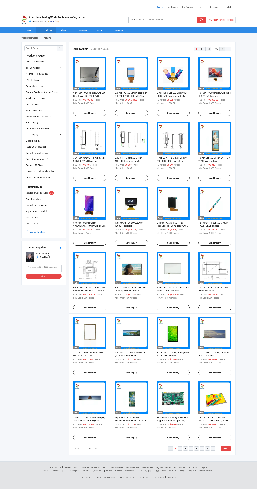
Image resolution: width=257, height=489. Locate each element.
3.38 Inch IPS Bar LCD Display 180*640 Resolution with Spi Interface (128, 160)
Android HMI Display (35, 165)
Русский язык (97, 471)
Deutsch (118, 471)
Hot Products (55, 467)
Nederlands (129, 471)
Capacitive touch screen (37, 153)
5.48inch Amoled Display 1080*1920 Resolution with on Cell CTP (89, 225)
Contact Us (118, 30)
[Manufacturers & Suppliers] (40, 5)
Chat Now (44, 257)
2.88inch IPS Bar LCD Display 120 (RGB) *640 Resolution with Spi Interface (172, 95)
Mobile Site (193, 467)
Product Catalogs (37, 231)
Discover (100, 30)
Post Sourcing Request (223, 19)
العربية (139, 471)
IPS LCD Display (33, 80)
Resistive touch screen (36, 146)
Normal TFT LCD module (37, 73)
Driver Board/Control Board (38, 177)
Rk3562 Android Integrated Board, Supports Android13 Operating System (172, 420)
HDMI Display (32, 122)
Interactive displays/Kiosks (38, 116)
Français (85, 471)
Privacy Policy (172, 477)
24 (83, 448)
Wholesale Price (132, 467)
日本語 (156, 471)
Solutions (82, 30)
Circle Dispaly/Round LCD (37, 159)
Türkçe (182, 471)
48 (96, 448)
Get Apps (213, 6)
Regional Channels (163, 467)
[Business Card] (60, 248)
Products (47, 30)
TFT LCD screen (33, 67)
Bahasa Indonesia (206, 471)
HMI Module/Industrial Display (40, 171)
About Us (65, 30)
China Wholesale (116, 467)
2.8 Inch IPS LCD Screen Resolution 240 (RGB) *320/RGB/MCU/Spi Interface (131, 95)
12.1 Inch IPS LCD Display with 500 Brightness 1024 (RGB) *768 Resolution (89, 95)
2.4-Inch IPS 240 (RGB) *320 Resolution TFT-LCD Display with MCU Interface (171, 225)
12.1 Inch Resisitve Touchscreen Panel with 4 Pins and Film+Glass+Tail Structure (88, 355)
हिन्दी (164, 471)
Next (224, 448)
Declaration (159, 477)
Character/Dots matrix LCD (38, 128)
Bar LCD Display (33, 104)
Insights (203, 467)
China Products (70, 467)
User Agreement (145, 477)
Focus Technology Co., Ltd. (109, 477)
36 (90, 448)
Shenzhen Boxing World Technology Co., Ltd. (55, 17)
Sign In (160, 6)
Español (64, 471)
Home (28, 30)
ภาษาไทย (172, 471)
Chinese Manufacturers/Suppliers (93, 467)
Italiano (109, 471)
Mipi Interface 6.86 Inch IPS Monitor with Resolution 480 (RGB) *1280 (131, 420)
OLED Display (32, 134)
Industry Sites (147, 467)
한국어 (148, 471)
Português (74, 471)
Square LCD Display (35, 61)
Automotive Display (35, 86)
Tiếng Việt (192, 471)
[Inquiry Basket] (201, 6)
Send (43, 276)
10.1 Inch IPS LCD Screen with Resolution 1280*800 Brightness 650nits (213, 420)
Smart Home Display (35, 110)
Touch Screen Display (35, 98)
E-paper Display (33, 140)
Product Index (179, 467)
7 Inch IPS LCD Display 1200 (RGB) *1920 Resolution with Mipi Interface (173, 355)
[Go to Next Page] (228, 49)
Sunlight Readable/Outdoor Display (42, 92)
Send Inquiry (90, 113)
